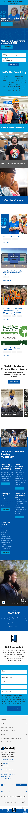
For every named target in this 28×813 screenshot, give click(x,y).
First (3, 681)
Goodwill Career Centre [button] (8, 731)
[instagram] (2, 791)
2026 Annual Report (11, 237)
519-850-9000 (5, 763)
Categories (6, 671)
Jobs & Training (8, 812)
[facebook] (10, 791)
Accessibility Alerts (6, 779)
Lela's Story (13, 626)
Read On (6, 243)
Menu (2, 812)
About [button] (3, 734)
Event (14, 316)
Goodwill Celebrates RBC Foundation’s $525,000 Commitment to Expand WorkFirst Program (13, 311)
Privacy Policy (5, 772)
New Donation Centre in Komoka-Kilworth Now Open (12, 272)
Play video (3, 602)
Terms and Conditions (7, 769)
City (4, 676)
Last (3, 686)
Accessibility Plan (5, 776)
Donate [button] (3, 719)
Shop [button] (2, 723)
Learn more (7, 24)
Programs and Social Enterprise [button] (11, 738)
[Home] (8, 749)
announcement (7, 239)
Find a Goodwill (8, 785)
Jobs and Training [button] (7, 727)
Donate (19, 812)
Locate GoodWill (25, 812)
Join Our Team (22, 784)
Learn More (14, 3)
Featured (15, 239)
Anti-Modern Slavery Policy (8, 774)
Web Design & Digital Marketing (11, 803)
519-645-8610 (5, 766)
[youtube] (18, 791)
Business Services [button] (7, 742)
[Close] (26, 1)
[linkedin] (26, 791)
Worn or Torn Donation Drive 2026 (12, 349)
